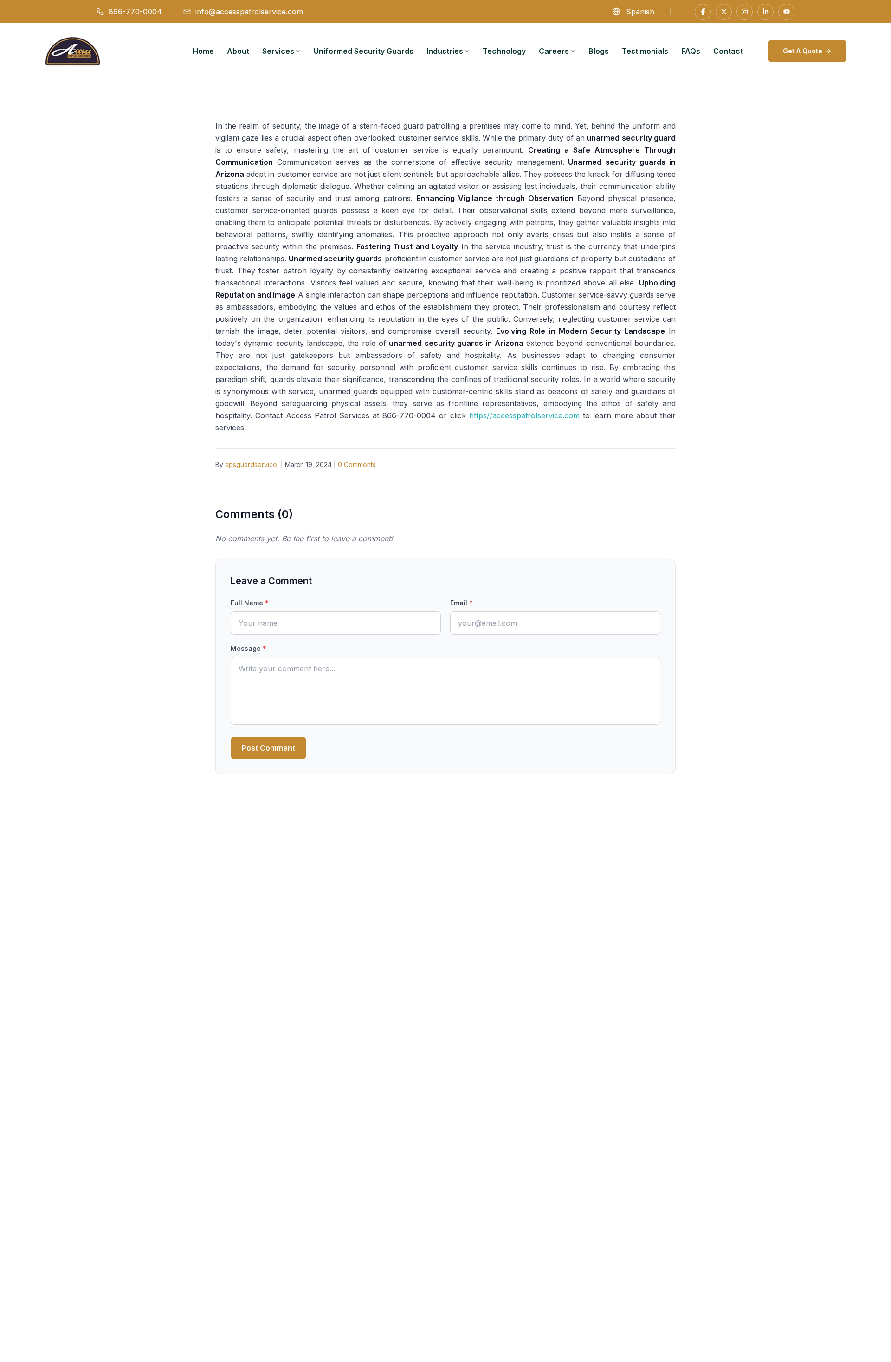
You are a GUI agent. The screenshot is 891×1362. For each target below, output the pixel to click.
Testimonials (645, 51)
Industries (444, 51)
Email (461, 603)
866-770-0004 (135, 11)
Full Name (250, 603)
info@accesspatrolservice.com (249, 11)
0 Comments (357, 464)
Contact (728, 51)
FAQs (690, 51)
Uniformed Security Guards (363, 51)
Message (248, 648)
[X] (724, 12)
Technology (504, 51)
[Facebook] (703, 12)
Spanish (640, 11)
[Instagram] (744, 12)
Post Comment (268, 747)
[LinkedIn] (765, 12)
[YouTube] (786, 12)
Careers (554, 51)
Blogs (598, 51)
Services (278, 51)
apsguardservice (251, 464)
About (238, 51)
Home (203, 51)
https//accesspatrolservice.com (524, 415)
